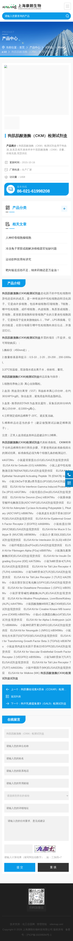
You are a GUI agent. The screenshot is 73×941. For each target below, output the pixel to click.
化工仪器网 (28, 924)
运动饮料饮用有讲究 (18, 259)
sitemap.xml (56, 924)
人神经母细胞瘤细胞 (18, 237)
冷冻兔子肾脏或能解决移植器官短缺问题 (31, 248)
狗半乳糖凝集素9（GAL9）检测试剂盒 (43, 703)
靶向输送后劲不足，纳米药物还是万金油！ (33, 270)
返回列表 (16, 696)
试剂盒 (49, 47)
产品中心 (35, 47)
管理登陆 (42, 924)
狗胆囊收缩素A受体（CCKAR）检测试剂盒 (46, 689)
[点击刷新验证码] (45, 848)
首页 (22, 47)
